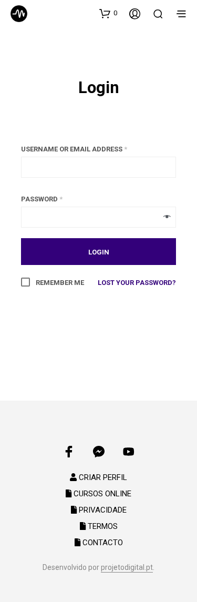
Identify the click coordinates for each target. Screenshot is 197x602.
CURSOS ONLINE (101, 493)
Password (42, 199)
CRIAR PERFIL (102, 477)
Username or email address (74, 149)
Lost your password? (137, 283)
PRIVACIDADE (102, 510)
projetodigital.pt (127, 568)
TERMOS (102, 526)
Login (98, 88)
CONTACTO (101, 542)
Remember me (59, 283)
